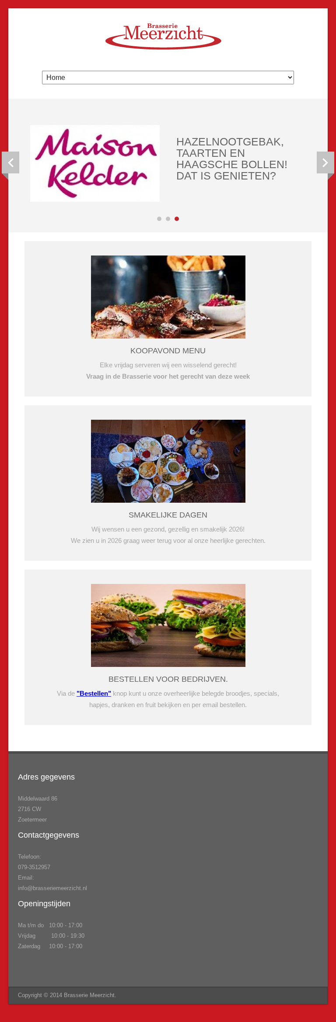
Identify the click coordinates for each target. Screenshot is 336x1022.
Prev (10, 166)
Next (325, 166)
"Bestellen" (94, 693)
